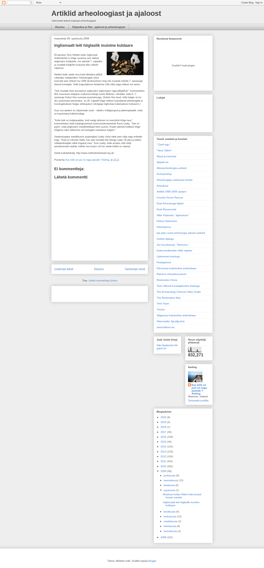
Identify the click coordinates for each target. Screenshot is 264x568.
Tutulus (161, 309)
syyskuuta (170, 490)
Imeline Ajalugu (165, 238)
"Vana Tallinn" (164, 150)
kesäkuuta (170, 511)
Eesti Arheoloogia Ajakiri (170, 203)
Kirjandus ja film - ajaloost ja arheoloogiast (98, 27)
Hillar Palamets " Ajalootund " (173, 215)
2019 (164, 422)
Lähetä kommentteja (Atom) (103, 280)
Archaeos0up (164, 174)
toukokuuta (170, 516)
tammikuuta (171, 531)
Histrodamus (164, 227)
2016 (164, 436)
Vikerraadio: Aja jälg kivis (171, 321)
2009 (164, 471)
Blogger (152, 561)
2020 (164, 417)
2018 (164, 427)
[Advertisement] (75, 292)
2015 (164, 441)
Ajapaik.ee (162, 162)
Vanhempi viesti (135, 269)
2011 (164, 461)
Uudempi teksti (63, 269)
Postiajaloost (164, 262)
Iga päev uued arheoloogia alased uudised (181, 232)
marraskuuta (171, 480)
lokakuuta (169, 485)
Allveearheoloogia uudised (172, 168)
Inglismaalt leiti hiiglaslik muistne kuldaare (93, 45)
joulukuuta (170, 475)
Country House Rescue (170, 197)
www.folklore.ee (165, 327)
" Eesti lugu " (164, 144)
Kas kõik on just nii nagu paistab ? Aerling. (88, 159)
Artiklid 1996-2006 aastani (171, 191)
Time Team (163, 303)
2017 (164, 432)
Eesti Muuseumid (166, 209)
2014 (164, 446)
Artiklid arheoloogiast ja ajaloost (106, 13)
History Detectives (167, 221)
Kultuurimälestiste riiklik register (174, 250)
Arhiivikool (162, 185)
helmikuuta (170, 526)
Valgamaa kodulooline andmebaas (176, 315)
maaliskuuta (171, 521)
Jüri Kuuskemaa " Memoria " (173, 244)
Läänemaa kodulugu (168, 256)
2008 (164, 537)
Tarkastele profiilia (198, 400)
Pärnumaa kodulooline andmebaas (176, 268)
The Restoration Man (169, 297)
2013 (164, 451)
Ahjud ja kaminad (166, 156)
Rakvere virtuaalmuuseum (171, 274)
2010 (164, 466)
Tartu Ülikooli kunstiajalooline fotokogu (178, 285)
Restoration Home (167, 280)
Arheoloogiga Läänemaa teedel (174, 179)
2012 (164, 456)
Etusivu (60, 27)
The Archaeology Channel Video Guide (179, 291)
